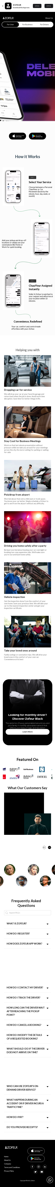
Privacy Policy (9, 1171)
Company (7, 1164)
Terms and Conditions (12, 1167)
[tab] (10, 24)
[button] (44, 847)
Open (37, 6)
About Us (49, 18)
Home (6, 1157)
